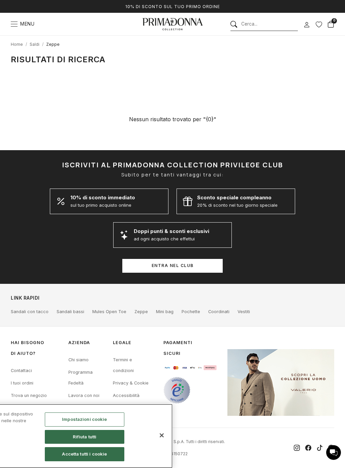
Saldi (34, 44)
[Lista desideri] (318, 24)
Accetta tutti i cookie (84, 454)
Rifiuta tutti (85, 436)
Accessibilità (126, 395)
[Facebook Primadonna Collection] (308, 448)
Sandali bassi (70, 311)
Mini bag (165, 311)
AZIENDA (79, 342)
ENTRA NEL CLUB (173, 265)
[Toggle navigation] (14, 24)
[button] (333, 452)
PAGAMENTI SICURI (177, 348)
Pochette (191, 311)
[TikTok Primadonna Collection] (320, 448)
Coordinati (218, 311)
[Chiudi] (161, 435)
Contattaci (21, 370)
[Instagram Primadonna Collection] (297, 448)
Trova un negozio (29, 395)
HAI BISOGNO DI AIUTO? (27, 348)
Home (17, 44)
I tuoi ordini (22, 383)
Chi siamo (78, 359)
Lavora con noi (83, 395)
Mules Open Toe (109, 311)
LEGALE (122, 342)
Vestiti (244, 311)
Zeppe (53, 44)
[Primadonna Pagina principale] (172, 24)
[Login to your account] (306, 25)
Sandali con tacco (30, 311)
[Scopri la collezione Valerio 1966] (280, 382)
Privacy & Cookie (131, 383)
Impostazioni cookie (84, 419)
